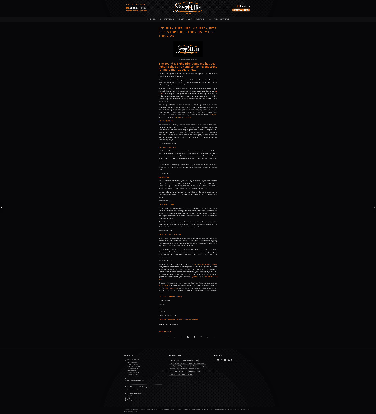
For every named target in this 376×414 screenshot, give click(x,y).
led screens (173, 374)
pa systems (184, 363)
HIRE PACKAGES (169, 19)
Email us (245, 6)
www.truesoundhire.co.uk (134, 393)
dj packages (173, 366)
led (197, 360)
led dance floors (183, 371)
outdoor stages (183, 368)
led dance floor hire (194, 371)
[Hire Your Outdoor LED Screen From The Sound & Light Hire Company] (1, 207)
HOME (149, 19)
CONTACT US (224, 19)
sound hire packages (175, 360)
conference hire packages (198, 366)
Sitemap (129, 400)
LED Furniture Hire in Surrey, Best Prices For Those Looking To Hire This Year (188, 32)
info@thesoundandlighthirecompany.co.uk (140, 387)
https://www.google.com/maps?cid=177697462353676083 (179, 319)
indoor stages (173, 371)
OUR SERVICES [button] (199, 19)
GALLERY (189, 19)
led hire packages (174, 363)
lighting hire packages (188, 360)
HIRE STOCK (157, 19)
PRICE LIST (180, 19)
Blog (128, 398)
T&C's (216, 19)
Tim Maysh (175, 324)
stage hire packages (194, 368)
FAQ (210, 19)
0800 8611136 (140, 380)
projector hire (174, 368)
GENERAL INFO (241, 10)
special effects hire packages (196, 363)
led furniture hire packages (185, 374)
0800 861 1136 (137, 8)
